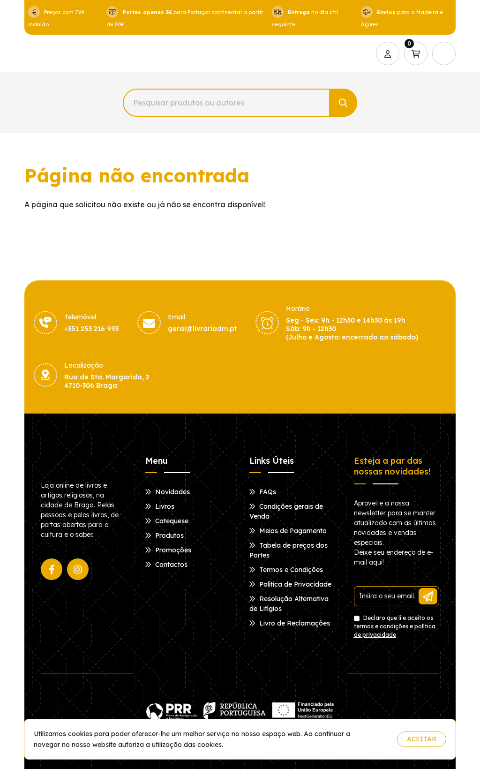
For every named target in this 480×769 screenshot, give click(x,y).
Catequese (170, 521)
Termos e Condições (290, 569)
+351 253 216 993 (91, 328)
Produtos (168, 535)
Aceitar (421, 739)
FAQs (266, 492)
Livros (163, 506)
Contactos (170, 564)
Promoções (172, 550)
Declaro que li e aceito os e (394, 626)
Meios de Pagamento (292, 531)
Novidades (171, 492)
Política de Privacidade (294, 584)
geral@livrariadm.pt (202, 328)
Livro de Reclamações (293, 623)
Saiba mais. (371, 739)
